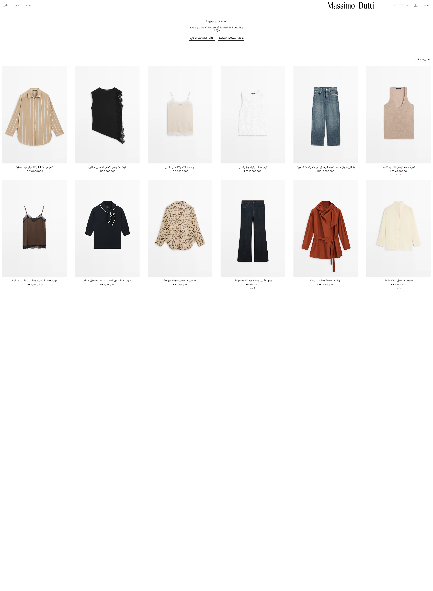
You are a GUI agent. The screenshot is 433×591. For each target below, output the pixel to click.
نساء (426, 6)
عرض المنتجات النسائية (231, 38)
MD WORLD (400, 5)
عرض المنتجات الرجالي (201, 38)
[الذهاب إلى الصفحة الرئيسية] (350, 5)
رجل (416, 6)
